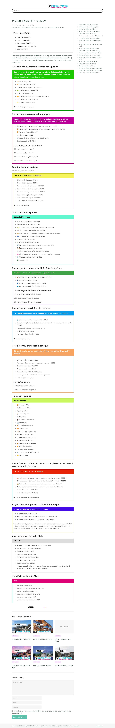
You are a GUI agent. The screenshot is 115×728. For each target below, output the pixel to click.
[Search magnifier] (101, 10)
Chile (15, 635)
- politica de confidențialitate (49, 726)
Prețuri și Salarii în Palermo (88, 29)
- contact (76, 726)
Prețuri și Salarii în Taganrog (88, 24)
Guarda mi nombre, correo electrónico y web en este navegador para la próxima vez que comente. (41, 712)
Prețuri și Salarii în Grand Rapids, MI (91, 36)
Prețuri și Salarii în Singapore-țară (90, 70)
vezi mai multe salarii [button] (22, 205)
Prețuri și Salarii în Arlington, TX (89, 73)
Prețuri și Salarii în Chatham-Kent (90, 53)
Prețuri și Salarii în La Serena (64, 665)
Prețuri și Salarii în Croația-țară (89, 31)
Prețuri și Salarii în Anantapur (89, 48)
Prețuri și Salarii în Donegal (88, 61)
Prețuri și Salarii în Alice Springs (89, 38)
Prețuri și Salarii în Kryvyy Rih (89, 27)
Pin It (45, 607)
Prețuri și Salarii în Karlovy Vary (89, 50)
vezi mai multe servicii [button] (22, 338)
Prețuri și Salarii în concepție (42, 639)
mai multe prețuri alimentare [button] (24, 107)
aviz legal (37, 726)
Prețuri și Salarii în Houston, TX (89, 55)
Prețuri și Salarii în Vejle (87, 66)
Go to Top (99, 726)
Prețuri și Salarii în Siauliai (87, 63)
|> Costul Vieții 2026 (18, 726)
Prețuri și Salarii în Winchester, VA (90, 68)
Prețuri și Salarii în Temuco (42, 665)
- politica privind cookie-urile (66, 726)
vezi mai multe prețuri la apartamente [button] (27, 497)
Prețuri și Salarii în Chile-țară (21, 639)
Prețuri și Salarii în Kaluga (87, 33)
